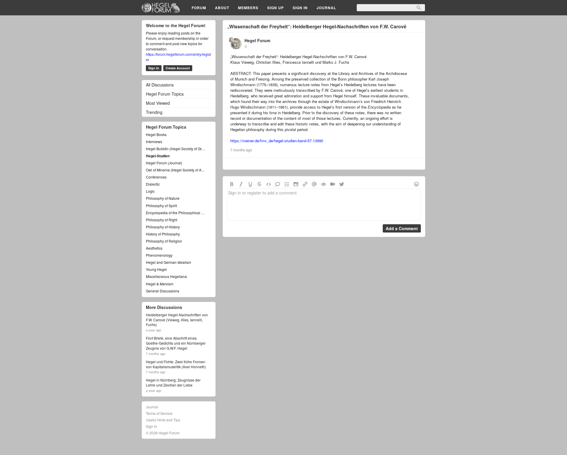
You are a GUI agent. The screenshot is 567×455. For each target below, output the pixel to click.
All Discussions (160, 85)
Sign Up (275, 7)
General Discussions (162, 290)
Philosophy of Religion (164, 240)
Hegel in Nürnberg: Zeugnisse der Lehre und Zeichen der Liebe (173, 382)
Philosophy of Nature (163, 198)
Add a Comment (402, 228)
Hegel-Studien (158, 155)
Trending (154, 112)
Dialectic (153, 183)
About (222, 7)
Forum (199, 7)
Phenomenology (159, 255)
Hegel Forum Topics (165, 94)
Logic (150, 191)
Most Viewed (158, 103)
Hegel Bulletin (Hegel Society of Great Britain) (176, 148)
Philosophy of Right (161, 219)
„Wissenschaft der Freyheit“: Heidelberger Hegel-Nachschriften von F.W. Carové (316, 26)
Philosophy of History (163, 226)
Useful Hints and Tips (163, 419)
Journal (326, 7)
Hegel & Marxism (159, 283)
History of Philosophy (163, 233)
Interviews (154, 141)
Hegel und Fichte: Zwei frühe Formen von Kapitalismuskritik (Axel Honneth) (176, 364)
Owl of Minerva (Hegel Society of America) (176, 169)
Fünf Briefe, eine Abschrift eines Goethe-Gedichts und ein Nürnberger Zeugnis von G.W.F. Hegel (176, 343)
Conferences (156, 176)
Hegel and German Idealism (168, 262)
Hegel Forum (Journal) (164, 162)
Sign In (300, 7)
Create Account (178, 68)
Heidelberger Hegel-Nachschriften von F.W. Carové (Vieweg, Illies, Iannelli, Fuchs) (177, 319)
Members (248, 7)
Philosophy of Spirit (161, 205)
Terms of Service (159, 413)
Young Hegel (156, 269)
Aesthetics (154, 248)
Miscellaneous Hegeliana (166, 276)
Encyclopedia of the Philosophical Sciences (176, 212)
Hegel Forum (257, 40)
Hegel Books (156, 134)
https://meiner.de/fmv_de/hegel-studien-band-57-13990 (276, 140)
